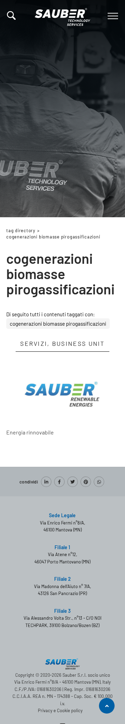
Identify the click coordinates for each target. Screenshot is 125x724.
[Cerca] (11, 15)
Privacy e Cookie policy (60, 710)
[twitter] (72, 482)
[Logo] (62, 15)
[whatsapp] (99, 482)
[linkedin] (46, 482)
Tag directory (20, 230)
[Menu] (112, 16)
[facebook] (59, 482)
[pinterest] (86, 482)
